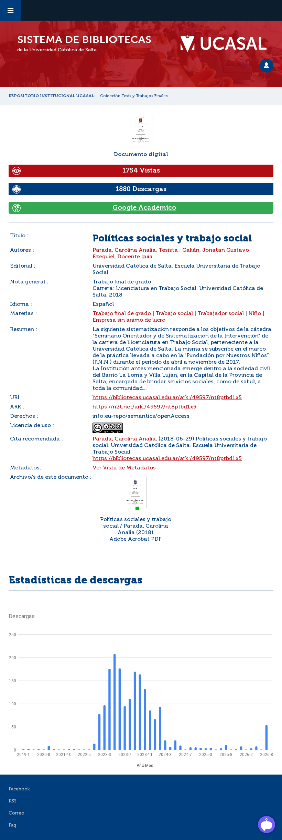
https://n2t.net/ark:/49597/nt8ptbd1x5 (144, 407)
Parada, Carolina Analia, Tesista (135, 250)
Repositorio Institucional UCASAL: (52, 96)
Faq (12, 825)
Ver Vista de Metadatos (124, 468)
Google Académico (144, 208)
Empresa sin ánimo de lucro (129, 320)
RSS (13, 801)
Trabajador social (220, 314)
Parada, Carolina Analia (124, 439)
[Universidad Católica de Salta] (227, 43)
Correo (16, 813)
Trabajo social (174, 314)
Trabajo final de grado (122, 314)
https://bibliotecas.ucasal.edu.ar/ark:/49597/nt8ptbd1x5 (167, 398)
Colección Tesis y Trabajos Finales (134, 96)
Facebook (19, 789)
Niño (254, 314)
